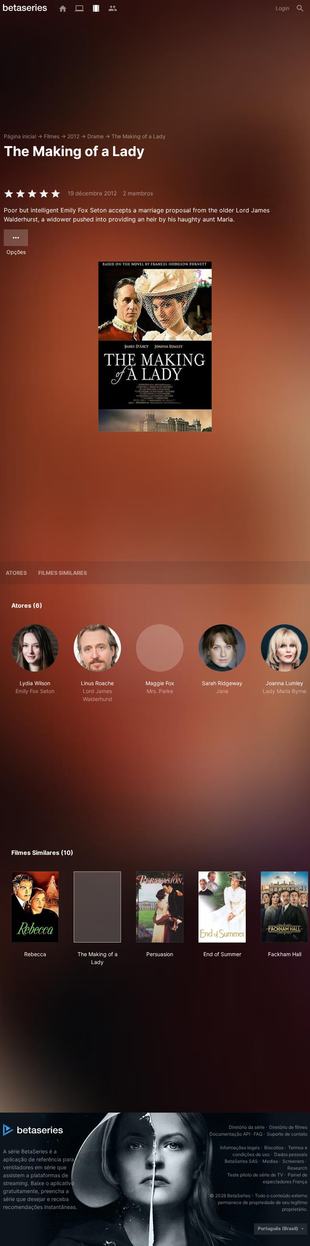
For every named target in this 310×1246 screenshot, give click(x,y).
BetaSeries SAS (241, 1161)
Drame (95, 136)
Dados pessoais (290, 1154)
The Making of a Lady (139, 136)
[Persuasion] (159, 907)
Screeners (293, 1161)
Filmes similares (62, 573)
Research (297, 1168)
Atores (16, 573)
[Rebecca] (35, 907)
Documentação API (229, 1134)
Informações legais (240, 1147)
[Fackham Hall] (284, 907)
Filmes (51, 136)
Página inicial (20, 136)
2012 (73, 136)
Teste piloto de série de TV (255, 1175)
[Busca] (300, 8)
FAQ (258, 1134)
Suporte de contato (287, 1134)
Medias (270, 1161)
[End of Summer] (222, 907)
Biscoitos (274, 1147)
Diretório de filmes (288, 1127)
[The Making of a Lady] (97, 907)
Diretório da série (247, 1127)
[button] (35, 663)
